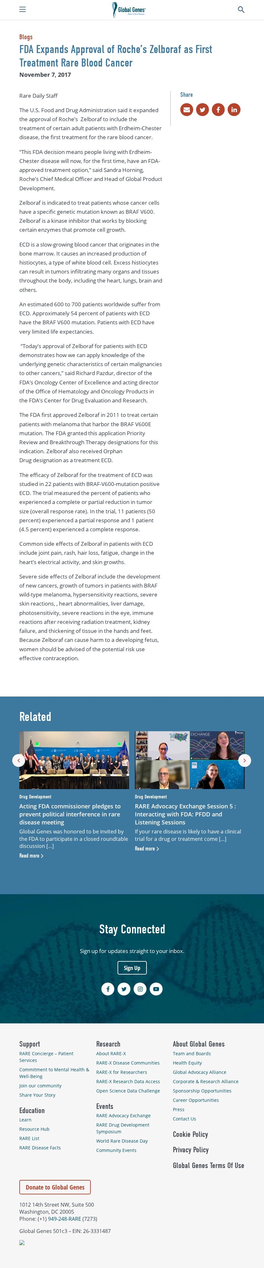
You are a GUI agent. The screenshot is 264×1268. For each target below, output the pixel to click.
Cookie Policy (190, 1134)
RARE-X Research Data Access (128, 1081)
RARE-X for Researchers (121, 1072)
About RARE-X (111, 1053)
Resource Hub (34, 1129)
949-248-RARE (64, 1218)
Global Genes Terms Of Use (208, 1165)
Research (108, 1043)
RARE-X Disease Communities (128, 1063)
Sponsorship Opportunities (202, 1091)
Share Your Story (37, 1095)
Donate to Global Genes (55, 1187)
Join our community (40, 1086)
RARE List (29, 1138)
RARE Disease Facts (40, 1148)
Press (178, 1109)
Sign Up (132, 968)
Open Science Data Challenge (128, 1091)
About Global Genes (199, 1043)
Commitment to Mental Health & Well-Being (54, 1072)
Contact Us (184, 1119)
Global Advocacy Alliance (199, 1072)
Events (104, 1106)
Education (32, 1110)
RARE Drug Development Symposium (122, 1128)
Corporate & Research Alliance (206, 1081)
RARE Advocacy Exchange (123, 1115)
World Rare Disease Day (122, 1141)
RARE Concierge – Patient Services (46, 1056)
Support (29, 1043)
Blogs (26, 37)
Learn (25, 1120)
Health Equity (187, 1063)
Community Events (116, 1150)
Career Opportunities (196, 1100)
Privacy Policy (191, 1149)
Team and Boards (192, 1053)
